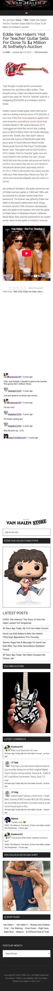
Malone (14, 818)
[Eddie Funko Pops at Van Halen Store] (26, 606)
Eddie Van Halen (30, 292)
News (40, 292)
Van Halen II (22, 924)
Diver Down (30, 928)
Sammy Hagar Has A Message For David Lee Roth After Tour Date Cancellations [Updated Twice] (24, 646)
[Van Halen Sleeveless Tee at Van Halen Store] (26, 910)
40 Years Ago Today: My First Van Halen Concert (25, 628)
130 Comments (41, 52)
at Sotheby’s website (38, 220)
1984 (15, 292)
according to (30, 121)
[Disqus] (26, 406)
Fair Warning (17, 928)
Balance (20, 932)
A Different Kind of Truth (37, 932)
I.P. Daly (14, 762)
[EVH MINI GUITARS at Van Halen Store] (26, 732)
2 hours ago (23, 828)
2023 (20, 292)
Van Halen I (8, 924)
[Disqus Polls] (26, 335)
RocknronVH (17, 747)
